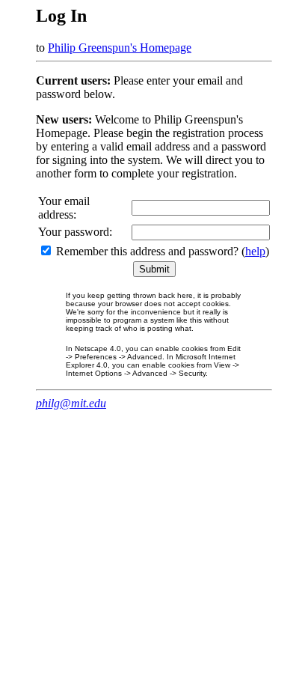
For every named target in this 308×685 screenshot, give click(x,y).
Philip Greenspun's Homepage (119, 47)
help (255, 251)
